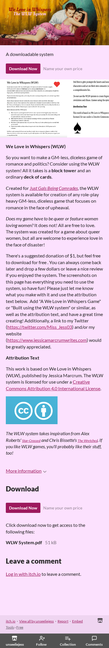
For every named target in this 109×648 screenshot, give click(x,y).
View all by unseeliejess (36, 621)
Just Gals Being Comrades (54, 188)
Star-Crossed (31, 440)
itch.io (10, 621)
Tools (10, 627)
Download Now (23, 68)
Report (63, 621)
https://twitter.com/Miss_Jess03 (39, 327)
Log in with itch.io (23, 574)
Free (19, 627)
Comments (94, 644)
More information (24, 470)
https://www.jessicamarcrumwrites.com (47, 340)
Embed (77, 621)
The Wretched (88, 440)
